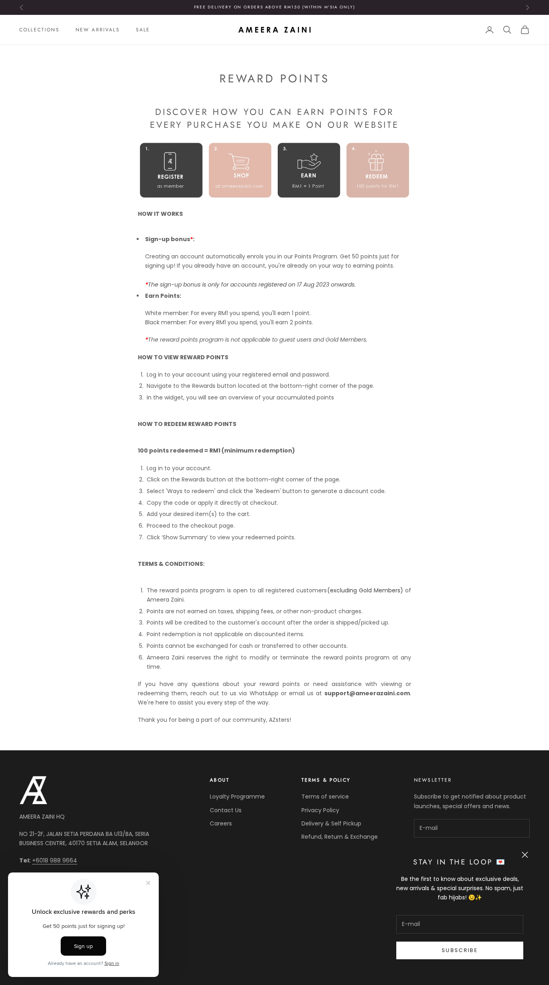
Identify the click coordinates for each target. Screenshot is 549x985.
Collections (39, 29)
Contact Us (226, 810)
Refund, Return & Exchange (339, 837)
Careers (221, 823)
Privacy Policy (320, 810)
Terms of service (325, 797)
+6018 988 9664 (54, 860)
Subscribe (460, 950)
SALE (143, 29)
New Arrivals (98, 29)
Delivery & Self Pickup (331, 823)
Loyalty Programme (237, 797)
